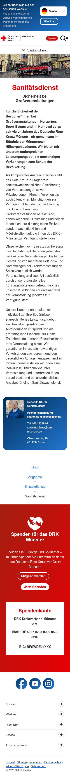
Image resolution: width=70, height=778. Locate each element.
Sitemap (22, 762)
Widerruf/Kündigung (17, 766)
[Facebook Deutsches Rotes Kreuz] (21, 683)
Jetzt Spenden (35, 586)
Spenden (52, 38)
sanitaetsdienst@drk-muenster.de (39, 429)
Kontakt (10, 762)
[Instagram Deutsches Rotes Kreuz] (48, 683)
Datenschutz (38, 766)
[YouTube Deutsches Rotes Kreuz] (35, 683)
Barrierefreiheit (52, 762)
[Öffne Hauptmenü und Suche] (64, 38)
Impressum (35, 762)
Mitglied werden (33, 576)
